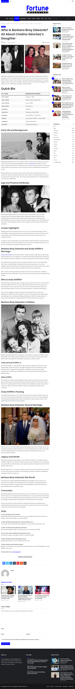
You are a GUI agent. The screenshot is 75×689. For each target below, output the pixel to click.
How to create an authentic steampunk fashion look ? (68, 29)
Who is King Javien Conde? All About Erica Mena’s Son (67, 97)
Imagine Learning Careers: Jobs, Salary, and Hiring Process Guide (68, 57)
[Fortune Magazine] (37, 9)
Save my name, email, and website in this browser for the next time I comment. (20, 639)
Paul (5, 42)
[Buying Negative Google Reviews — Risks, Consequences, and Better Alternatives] (57, 113)
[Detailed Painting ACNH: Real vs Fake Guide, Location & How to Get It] (57, 65)
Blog (55, 128)
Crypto (55, 135)
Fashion (29, 18)
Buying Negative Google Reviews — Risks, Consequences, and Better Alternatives (68, 114)
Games (55, 144)
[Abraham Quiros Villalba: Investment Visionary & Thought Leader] (8, 590)
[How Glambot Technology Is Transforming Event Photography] (42, 590)
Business (11, 18)
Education (56, 137)
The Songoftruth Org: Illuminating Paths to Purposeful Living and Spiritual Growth (68, 105)
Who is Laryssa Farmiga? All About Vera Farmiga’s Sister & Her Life (68, 90)
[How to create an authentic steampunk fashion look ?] (57, 30)
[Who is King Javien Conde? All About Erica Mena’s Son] (57, 98)
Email (2, 634)
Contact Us (71, 686)
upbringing (31, 163)
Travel (49, 18)
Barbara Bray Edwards (7, 254)
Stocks (55, 155)
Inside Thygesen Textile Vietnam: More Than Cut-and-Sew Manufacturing (68, 37)
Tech (46, 18)
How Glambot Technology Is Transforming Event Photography (42, 597)
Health (33, 18)
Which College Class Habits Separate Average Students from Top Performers (67, 81)
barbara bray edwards (25, 557)
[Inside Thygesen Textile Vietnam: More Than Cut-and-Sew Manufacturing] (57, 37)
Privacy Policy (59, 686)
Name (3, 628)
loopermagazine (16, 552)
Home (7, 18)
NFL (55, 153)
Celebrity (17, 18)
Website (28, 634)
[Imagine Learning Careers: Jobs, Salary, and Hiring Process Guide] (57, 57)
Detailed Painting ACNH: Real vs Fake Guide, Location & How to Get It (67, 66)
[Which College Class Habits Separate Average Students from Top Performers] (57, 81)
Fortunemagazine (14, 686)
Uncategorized (57, 162)
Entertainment (23, 18)
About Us (52, 686)
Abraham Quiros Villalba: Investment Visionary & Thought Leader (8, 597)
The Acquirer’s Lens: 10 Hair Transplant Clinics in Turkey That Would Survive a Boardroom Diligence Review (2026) (36, 1)
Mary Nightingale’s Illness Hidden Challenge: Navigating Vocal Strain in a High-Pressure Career (25, 597)
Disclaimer (65, 686)
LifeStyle (38, 18)
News (42, 18)
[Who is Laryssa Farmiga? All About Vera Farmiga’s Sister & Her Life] (57, 89)
